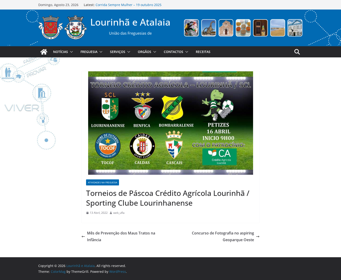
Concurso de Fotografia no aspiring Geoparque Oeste (223, 236)
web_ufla (119, 213)
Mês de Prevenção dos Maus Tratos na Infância (121, 236)
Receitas (203, 51)
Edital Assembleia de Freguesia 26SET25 (127, 2)
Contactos (173, 51)
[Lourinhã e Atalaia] (43, 51)
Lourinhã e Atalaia (130, 22)
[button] (70, 52)
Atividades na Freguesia (102, 182)
